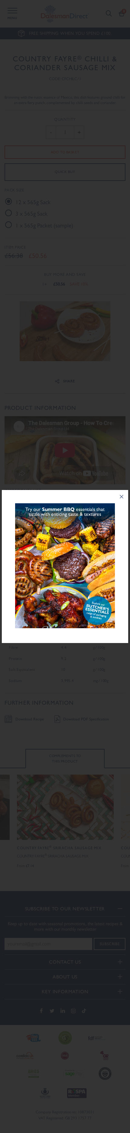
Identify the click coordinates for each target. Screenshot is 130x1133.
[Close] (121, 496)
